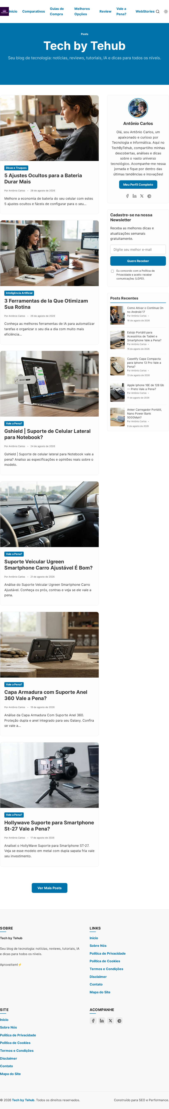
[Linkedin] (135, 196)
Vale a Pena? (121, 11)
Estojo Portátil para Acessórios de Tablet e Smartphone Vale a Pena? (144, 336)
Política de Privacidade (108, 953)
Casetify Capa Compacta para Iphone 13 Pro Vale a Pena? (144, 362)
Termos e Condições (106, 969)
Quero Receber (138, 261)
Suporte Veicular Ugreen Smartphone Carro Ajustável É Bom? (48, 565)
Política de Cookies (105, 961)
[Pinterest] (149, 196)
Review (105, 11)
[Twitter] (142, 196)
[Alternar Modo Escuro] (166, 11)
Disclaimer (98, 977)
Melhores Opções (82, 11)
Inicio (13, 11)
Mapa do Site (100, 992)
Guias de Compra (57, 11)
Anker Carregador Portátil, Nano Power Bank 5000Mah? (144, 413)
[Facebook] (127, 196)
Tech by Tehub (23, 1100)
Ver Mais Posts (50, 888)
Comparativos (33, 11)
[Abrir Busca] (158, 11)
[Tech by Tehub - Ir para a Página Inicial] (4, 11)
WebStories (145, 11)
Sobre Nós (98, 946)
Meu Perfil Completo (138, 184)
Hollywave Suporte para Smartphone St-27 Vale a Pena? (49, 826)
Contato (96, 984)
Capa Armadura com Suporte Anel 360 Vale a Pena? (45, 695)
